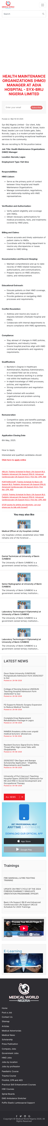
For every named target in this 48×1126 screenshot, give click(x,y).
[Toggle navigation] (42, 5)
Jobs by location (9, 1062)
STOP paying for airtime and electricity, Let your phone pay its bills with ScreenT (21, 506)
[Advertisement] (24, 44)
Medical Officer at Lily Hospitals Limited (20, 531)
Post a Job (7, 1012)
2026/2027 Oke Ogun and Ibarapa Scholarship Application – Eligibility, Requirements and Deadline (20, 762)
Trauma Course (9, 1076)
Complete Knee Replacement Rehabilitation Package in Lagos (19, 719)
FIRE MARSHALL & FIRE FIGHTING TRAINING (19, 879)
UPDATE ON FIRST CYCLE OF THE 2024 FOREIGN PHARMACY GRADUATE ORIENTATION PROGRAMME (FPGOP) (22, 891)
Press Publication (10, 1044)
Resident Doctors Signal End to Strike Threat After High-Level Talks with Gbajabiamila (21, 747)
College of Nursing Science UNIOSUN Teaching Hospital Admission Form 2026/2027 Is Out (21, 691)
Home (4, 1008)
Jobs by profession (11, 1066)
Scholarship (7, 1039)
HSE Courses (8, 1089)
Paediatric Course (10, 1071)
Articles (5, 1026)
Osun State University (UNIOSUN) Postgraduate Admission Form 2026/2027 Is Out (23, 675)
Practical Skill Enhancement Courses (19, 1084)
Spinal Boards (8, 1094)
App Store (26, 841)
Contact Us (7, 1017)
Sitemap (5, 1021)
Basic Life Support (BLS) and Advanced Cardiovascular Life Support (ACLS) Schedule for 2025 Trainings (22, 904)
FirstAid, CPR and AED (12, 1080)
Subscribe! (36, 107)
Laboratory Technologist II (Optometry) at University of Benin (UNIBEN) (21, 613)
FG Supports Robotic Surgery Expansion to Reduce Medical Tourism (23, 705)
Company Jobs (9, 1049)
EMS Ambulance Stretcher (14, 1098)
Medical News (8, 1035)
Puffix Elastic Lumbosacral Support (18, 1102)
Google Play (26, 849)
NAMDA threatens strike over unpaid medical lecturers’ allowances (21, 732)
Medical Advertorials (11, 1030)
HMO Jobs (7, 1057)
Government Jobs (10, 1053)
